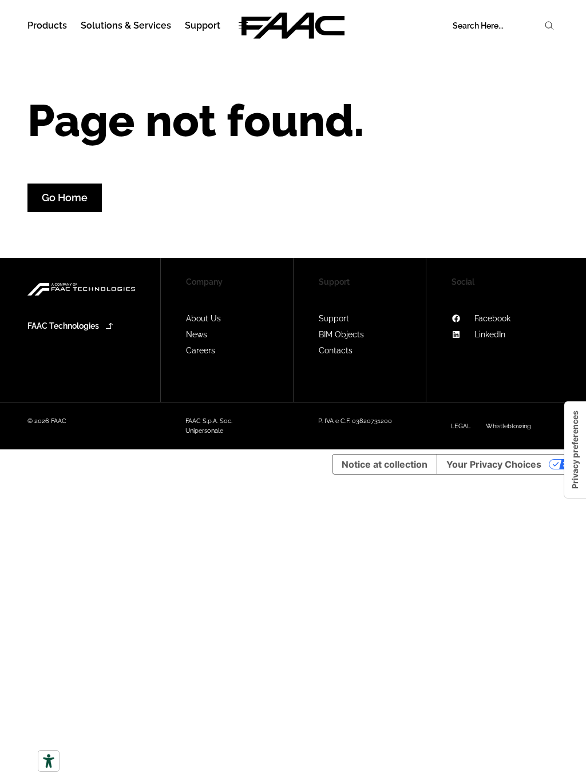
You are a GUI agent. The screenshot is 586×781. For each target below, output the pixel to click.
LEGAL (460, 426)
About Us (203, 318)
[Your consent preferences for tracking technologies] (575, 449)
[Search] (549, 26)
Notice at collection (384, 464)
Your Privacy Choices (493, 464)
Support (334, 318)
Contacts (336, 350)
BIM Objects (341, 334)
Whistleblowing (508, 426)
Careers (200, 350)
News (196, 334)
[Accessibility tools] (49, 761)
